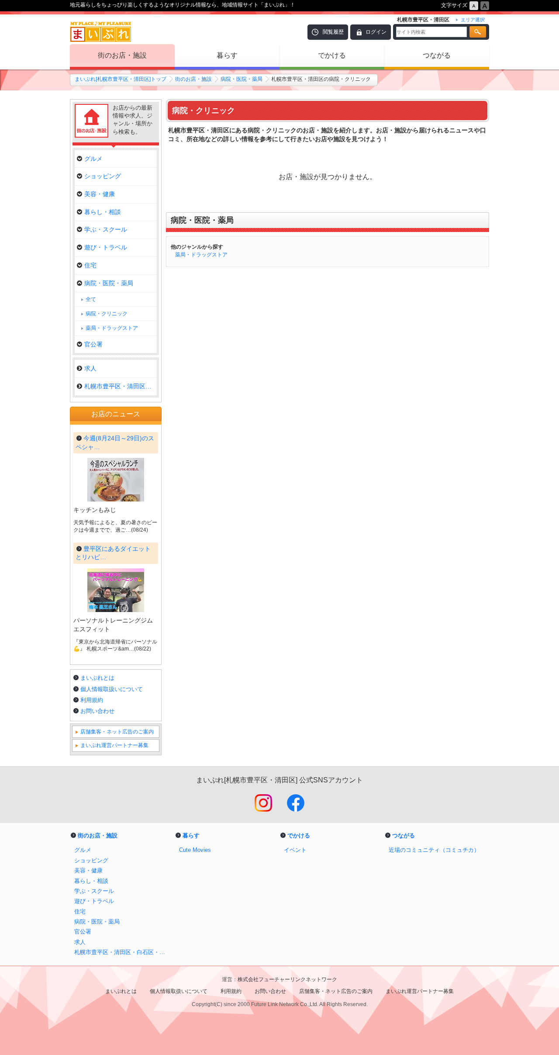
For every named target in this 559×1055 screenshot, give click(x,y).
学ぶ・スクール (105, 229)
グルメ (93, 158)
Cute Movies (195, 850)
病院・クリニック (107, 313)
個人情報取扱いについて (111, 689)
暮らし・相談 (102, 211)
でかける (332, 55)
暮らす (227, 55)
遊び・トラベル (105, 247)
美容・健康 (99, 193)
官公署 (93, 344)
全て (91, 299)
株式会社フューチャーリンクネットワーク (287, 979)
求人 (90, 368)
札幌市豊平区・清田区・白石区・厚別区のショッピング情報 (122, 952)
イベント (295, 850)
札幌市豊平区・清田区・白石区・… (120, 386)
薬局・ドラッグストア (201, 255)
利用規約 (91, 700)
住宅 (90, 265)
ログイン (376, 32)
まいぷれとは (97, 678)
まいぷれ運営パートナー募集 (114, 745)
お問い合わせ (97, 711)
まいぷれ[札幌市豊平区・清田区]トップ (120, 79)
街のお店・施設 (122, 55)
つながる (437, 55)
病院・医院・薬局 (241, 79)
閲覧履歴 (333, 32)
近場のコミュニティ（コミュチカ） (434, 850)
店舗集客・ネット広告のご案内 (117, 732)
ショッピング (102, 176)
